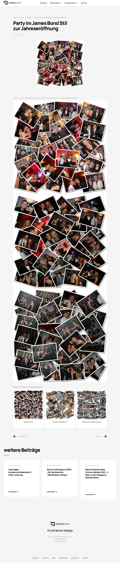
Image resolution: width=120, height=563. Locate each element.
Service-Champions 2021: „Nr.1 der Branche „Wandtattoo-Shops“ (59, 472)
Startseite (43, 3)
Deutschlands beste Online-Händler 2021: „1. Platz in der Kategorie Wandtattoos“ (97, 473)
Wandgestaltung (70, 3)
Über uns (84, 3)
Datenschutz (63, 558)
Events (29, 18)
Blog (53, 558)
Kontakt (85, 558)
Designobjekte (55, 3)
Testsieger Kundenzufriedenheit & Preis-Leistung (19, 472)
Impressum (75, 558)
